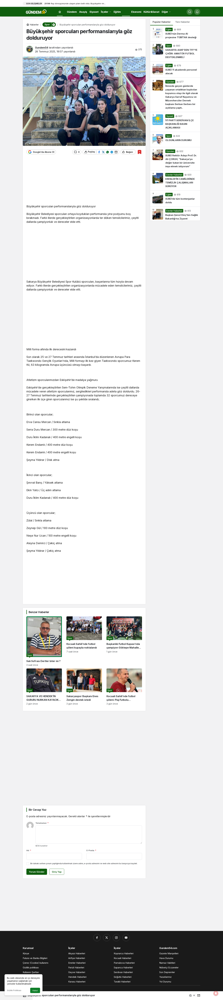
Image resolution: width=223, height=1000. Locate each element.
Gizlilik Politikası (14, 990)
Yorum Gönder (36, 872)
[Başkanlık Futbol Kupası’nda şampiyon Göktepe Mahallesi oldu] (124, 641)
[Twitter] (106, 937)
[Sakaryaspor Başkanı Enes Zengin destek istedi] (84, 686)
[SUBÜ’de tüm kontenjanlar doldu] (175, 199)
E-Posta (91, 850)
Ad (28, 850)
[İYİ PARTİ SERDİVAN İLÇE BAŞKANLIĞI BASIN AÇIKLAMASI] (175, 122)
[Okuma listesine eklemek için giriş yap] (139, 151)
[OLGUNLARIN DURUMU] (175, 139)
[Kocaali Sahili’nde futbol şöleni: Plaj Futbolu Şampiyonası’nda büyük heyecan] (124, 686)
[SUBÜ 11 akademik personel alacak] (175, 69)
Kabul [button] (35, 990)
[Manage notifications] (215, 993)
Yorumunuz (42, 823)
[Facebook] (97, 937)
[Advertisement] (84, 181)
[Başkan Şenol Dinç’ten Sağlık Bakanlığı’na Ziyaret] (175, 214)
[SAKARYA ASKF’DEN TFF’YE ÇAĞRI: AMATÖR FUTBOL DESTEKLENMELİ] (175, 51)
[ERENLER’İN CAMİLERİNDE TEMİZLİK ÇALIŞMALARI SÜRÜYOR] (175, 180)
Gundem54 (41, 47)
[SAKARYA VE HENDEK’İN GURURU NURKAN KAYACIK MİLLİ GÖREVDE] (44, 686)
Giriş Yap (57, 872)
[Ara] (190, 12)
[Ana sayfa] (59, 12)
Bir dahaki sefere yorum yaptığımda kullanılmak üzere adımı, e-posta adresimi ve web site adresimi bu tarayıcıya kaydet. (83, 863)
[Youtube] (126, 937)
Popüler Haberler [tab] (162, 22)
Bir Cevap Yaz (37, 809)
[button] (53, 24)
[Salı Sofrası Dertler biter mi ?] (44, 641)
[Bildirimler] (197, 12)
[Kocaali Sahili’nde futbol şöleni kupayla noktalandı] (84, 641)
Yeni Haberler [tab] (182, 22)
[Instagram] (116, 937)
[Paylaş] (198, 995)
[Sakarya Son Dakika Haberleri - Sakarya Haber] (36, 11)
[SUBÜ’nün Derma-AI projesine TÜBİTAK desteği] (175, 33)
